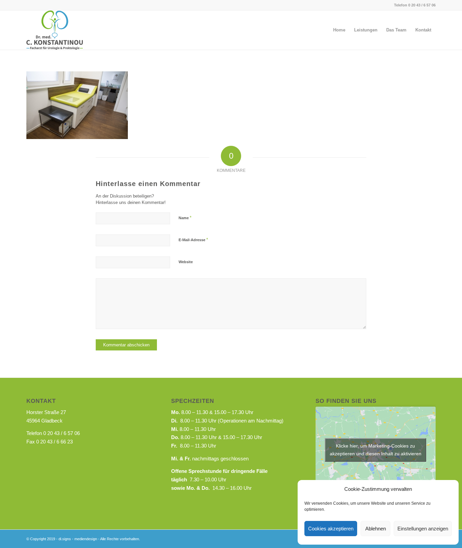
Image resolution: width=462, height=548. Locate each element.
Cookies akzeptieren (330, 528)
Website (186, 262)
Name (185, 217)
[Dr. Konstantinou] (54, 30)
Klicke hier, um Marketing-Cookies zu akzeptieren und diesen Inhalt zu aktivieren (375, 449)
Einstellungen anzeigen (422, 528)
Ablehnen (375, 528)
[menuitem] (339, 30)
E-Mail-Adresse (193, 239)
